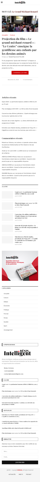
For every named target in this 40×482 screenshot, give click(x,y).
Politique (6, 310)
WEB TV (21, 474)
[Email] (25, 479)
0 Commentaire (27, 79)
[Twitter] (17, 479)
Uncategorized (8, 330)
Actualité (6, 293)
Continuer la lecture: (20, 72)
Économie (7, 306)
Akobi (3, 151)
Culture (6, 298)
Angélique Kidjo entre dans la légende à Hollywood (16, 428)
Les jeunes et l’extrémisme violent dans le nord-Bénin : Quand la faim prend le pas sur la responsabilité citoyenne (18, 159)
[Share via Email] (25, 83)
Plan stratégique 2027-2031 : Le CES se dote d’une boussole (20, 109)
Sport (5, 326)
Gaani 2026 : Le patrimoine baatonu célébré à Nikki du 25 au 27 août (26, 193)
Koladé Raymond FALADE (16, 57)
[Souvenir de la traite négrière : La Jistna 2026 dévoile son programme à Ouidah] (7, 228)
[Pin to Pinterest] (19, 83)
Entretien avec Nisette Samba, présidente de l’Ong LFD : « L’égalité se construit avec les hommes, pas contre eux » (26, 239)
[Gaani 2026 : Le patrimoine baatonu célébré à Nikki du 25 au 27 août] (7, 195)
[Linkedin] (23, 479)
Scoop (6, 318)
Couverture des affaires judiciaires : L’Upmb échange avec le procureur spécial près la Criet (26, 216)
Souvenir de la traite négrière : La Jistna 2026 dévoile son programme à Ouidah (26, 227)
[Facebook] (14, 479)
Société (6, 322)
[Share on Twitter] (17, 83)
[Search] (38, 2)
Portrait (6, 314)
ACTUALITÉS (12, 474)
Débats (6, 302)
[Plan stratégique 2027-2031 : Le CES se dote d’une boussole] (7, 206)
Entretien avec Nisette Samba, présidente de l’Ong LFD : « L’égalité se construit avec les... (18, 415)
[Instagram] (20, 479)
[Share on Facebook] (15, 83)
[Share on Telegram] (23, 83)
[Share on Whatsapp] (21, 83)
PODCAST (28, 474)
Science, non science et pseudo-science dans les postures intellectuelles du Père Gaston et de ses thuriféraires (19, 145)
